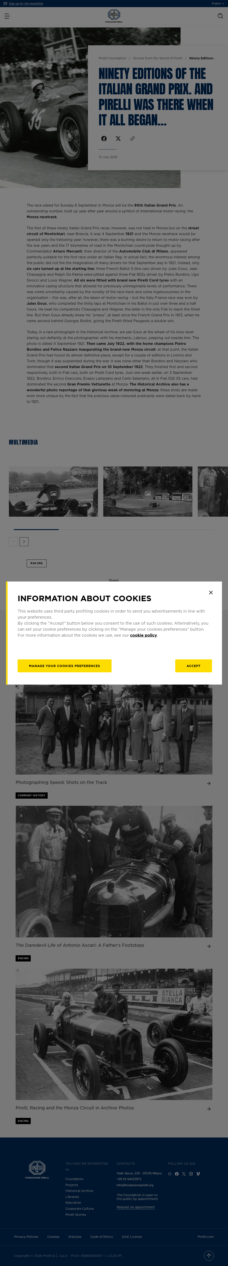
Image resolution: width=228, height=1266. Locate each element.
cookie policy (143, 635)
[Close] (210, 592)
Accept (194, 665)
